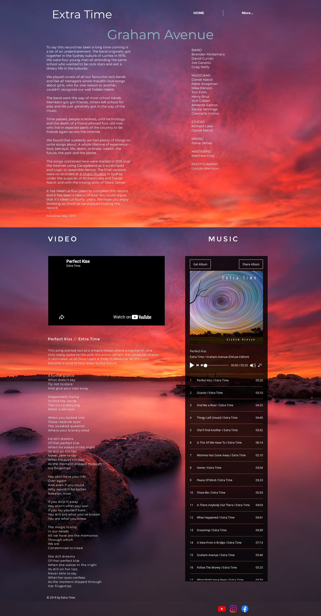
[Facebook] (245, 608)
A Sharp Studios (93, 174)
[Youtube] (222, 608)
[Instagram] (233, 608)
